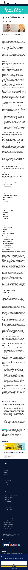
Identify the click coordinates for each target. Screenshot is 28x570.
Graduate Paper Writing (8, 526)
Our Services (6, 470)
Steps (8, 36)
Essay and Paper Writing (8, 524)
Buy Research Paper (7, 486)
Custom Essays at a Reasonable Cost (11, 495)
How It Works (6, 468)
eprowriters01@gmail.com (10, 535)
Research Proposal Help (8, 497)
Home (5, 466)
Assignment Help (7, 491)
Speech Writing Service (8, 513)
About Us (5, 472)
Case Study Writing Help (8, 507)
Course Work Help (7, 493)
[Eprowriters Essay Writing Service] (10, 3)
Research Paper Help (7, 499)
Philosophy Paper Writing (8, 520)
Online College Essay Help (8, 488)
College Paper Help (7, 480)
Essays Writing (6, 482)
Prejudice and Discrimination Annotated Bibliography (13, 452)
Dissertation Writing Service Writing (10, 511)
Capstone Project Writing (8, 509)
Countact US (6, 474)
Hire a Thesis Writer (7, 528)
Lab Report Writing (7, 522)
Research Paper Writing (8, 484)
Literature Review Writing (8, 518)
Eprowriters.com (5, 429)
